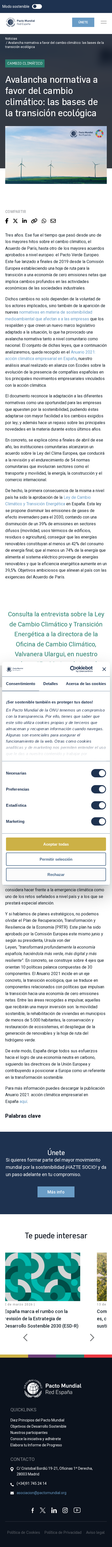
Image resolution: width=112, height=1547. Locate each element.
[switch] (98, 789)
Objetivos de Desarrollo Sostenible (38, 1426)
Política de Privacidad (63, 1532)
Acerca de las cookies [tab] (86, 683)
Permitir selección (56, 859)
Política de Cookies (23, 1532)
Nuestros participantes (29, 1433)
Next (88, 1334)
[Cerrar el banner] (104, 669)
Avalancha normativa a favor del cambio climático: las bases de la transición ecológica (54, 45)
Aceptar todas (56, 844)
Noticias (11, 38)
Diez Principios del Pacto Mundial (37, 1420)
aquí (23, 1101)
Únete (83, 22)
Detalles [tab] (50, 683)
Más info (56, 1192)
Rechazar (56, 874)
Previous (23, 1334)
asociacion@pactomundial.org (41, 1493)
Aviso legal (95, 1532)
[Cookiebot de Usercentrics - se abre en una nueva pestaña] (70, 669)
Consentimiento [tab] (20, 683)
